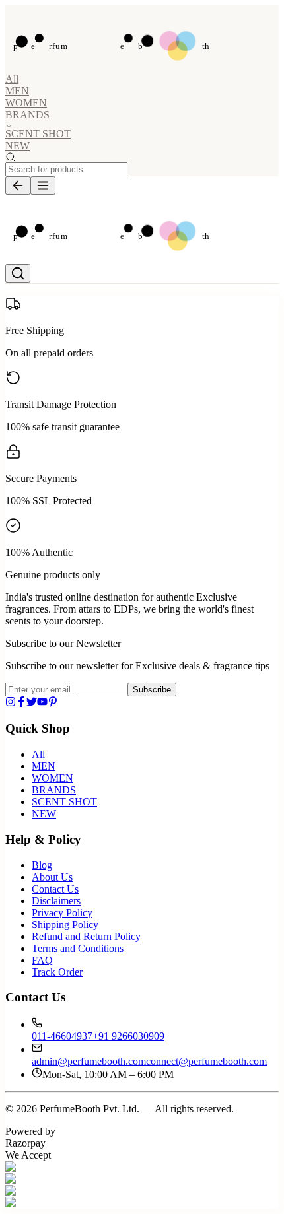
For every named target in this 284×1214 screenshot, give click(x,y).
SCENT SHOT (38, 133)
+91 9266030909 (128, 1036)
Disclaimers (56, 900)
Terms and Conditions (78, 948)
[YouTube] (42, 703)
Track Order (57, 972)
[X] (31, 703)
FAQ (42, 960)
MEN (17, 90)
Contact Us (55, 888)
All (11, 78)
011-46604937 (62, 1036)
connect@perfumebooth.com (206, 1061)
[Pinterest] (53, 703)
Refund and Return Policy (86, 936)
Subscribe (152, 689)
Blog (42, 865)
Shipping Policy (65, 924)
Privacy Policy (62, 912)
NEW (17, 145)
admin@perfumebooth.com (89, 1061)
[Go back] (17, 185)
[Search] (17, 273)
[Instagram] (10, 703)
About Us (52, 877)
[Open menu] (42, 185)
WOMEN (26, 102)
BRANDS (54, 789)
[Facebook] (21, 703)
